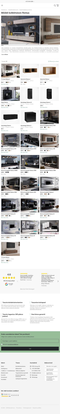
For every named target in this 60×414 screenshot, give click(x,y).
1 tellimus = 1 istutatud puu (8, 370)
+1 (10, 82)
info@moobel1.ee (36, 373)
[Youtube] (52, 408)
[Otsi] (54, 5)
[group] (27, 280)
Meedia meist (4, 373)
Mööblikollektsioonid (13, 9)
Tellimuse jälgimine (20, 370)
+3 (49, 127)
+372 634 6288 (35, 368)
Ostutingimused (27, 408)
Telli (30, 348)
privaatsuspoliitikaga (13, 344)
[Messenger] (55, 408)
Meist (2, 366)
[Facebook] (47, 408)
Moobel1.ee (4, 9)
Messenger (34, 375)
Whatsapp (34, 377)
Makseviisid (18, 368)
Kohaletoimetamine (20, 366)
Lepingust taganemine (21, 378)
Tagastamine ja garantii (22, 373)
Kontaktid (3, 379)
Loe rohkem (5, 54)
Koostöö (3, 375)
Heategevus (4, 368)
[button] (30, 1)
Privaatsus (19, 408)
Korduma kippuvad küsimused (20, 375)
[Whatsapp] (57, 408)
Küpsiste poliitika (37, 408)
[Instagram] (49, 408)
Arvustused (4, 377)
